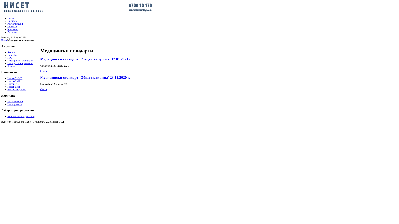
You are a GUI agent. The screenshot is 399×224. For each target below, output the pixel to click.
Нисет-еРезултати (16, 89)
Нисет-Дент (13, 86)
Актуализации (15, 101)
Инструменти (14, 104)
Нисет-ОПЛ (13, 84)
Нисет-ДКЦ (13, 81)
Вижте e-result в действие (20, 116)
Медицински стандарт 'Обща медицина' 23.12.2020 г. (85, 77)
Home (4, 40)
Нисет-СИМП (14, 78)
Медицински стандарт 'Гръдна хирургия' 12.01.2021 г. (85, 59)
